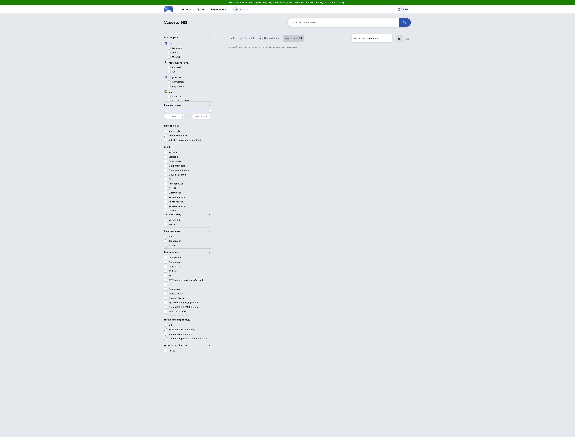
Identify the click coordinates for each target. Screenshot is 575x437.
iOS (174, 72)
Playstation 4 (179, 82)
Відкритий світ (177, 166)
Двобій (172, 188)
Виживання (175, 161)
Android (176, 67)
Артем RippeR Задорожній (183, 302)
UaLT (171, 284)
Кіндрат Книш (176, 293)
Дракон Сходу (176, 298)
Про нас (201, 9)
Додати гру (242, 9)
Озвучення (174, 220)
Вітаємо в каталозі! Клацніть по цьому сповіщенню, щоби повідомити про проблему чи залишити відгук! (287, 2)
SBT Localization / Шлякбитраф (186, 280)
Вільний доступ (177, 175)
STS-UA (173, 271)
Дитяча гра (175, 193)
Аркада (173, 152)
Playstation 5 (179, 86)
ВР (170, 179)
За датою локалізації (366, 45)
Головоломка (176, 184)
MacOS (176, 57)
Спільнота (174, 266)
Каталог (186, 9)
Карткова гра (176, 202)
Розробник (174, 262)
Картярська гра (177, 206)
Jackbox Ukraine (177, 311)
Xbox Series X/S (180, 101)
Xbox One (177, 96)
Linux (175, 52)
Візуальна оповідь (179, 170)
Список (407, 38)
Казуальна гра (177, 197)
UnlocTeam (175, 257)
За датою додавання (366, 36)
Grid (399, 38)
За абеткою (360, 53)
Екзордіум (174, 289)
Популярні (360, 62)
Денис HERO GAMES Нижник (184, 307)
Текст (172, 224)
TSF (171, 275)
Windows (177, 48)
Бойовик (173, 157)
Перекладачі (218, 9)
